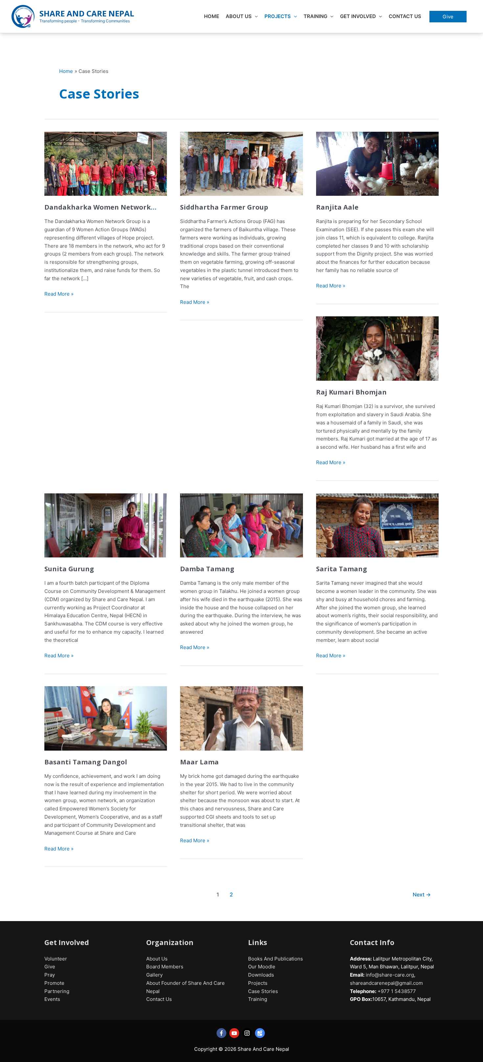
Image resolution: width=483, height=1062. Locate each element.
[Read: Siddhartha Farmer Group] (241, 163)
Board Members (164, 966)
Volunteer (55, 959)
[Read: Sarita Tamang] (377, 525)
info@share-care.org (390, 975)
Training (315, 16)
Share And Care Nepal (86, 13)
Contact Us (405, 16)
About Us (239, 16)
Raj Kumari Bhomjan (351, 392)
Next (422, 895)
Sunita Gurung (69, 568)
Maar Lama (199, 761)
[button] (448, 16)
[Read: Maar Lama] (241, 718)
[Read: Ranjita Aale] (377, 163)
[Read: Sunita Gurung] (105, 525)
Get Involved (358, 16)
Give (49, 966)
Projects (277, 16)
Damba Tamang (207, 568)
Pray (49, 975)
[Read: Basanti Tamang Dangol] (105, 718)
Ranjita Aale (337, 207)
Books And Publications (275, 959)
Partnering (56, 991)
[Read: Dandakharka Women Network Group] (105, 163)
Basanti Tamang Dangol (85, 761)
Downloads (261, 975)
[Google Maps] (260, 1033)
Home (211, 16)
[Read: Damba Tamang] (241, 525)
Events (52, 999)
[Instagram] (247, 1033)
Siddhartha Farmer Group (224, 207)
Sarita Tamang (341, 568)
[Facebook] (221, 1033)
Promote (54, 983)
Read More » (59, 294)
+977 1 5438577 (396, 991)
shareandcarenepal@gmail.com (386, 983)
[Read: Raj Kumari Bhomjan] (377, 348)
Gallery (154, 975)
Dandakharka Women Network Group (97, 211)
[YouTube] (234, 1033)
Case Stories (263, 991)
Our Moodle (261, 966)
